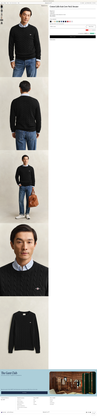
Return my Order (20, 401)
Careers (51, 401)
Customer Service (5, 397)
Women (35, 401)
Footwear (35, 404)
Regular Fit (43, 5)
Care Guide (52, 404)
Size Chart (91, 26)
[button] (2, 3)
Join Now (24, 392)
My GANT (3, 399)
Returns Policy (19, 404)
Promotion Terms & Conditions (22, 407)
